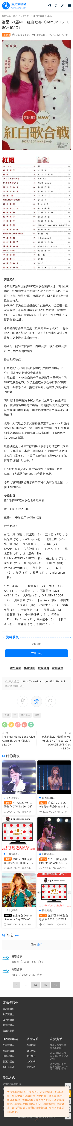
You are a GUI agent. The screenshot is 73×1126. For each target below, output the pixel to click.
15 (45, 984)
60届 (6, 715)
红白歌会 (25, 715)
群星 (37, 715)
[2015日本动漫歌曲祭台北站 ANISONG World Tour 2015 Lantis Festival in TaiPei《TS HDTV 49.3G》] (54, 834)
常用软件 (31, 1056)
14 (35, 984)
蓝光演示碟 (8, 1030)
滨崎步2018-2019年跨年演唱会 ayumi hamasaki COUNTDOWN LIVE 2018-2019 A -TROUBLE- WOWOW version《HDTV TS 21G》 (54, 804)
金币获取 (31, 1050)
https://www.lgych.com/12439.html (43, 681)
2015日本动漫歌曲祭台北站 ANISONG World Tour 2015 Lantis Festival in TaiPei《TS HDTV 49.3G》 (54, 861)
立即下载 (36, 653)
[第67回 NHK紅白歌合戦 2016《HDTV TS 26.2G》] (54, 890)
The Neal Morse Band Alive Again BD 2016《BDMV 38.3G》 (18, 740)
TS (14, 715)
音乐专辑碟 (8, 1067)
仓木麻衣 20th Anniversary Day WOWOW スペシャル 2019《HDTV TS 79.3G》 (19, 917)
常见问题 (31, 1067)
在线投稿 (31, 1045)
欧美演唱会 (8, 1014)
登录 (39, 944)
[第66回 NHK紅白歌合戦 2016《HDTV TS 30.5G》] (19, 834)
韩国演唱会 (8, 1025)
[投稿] (49, 5)
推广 (67, 34)
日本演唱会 (42, 34)
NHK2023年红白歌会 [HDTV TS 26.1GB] (18, 804)
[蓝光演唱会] (14, 5)
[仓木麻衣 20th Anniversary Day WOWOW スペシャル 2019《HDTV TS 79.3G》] (19, 890)
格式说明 (31, 1061)
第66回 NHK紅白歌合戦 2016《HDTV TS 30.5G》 (18, 861)
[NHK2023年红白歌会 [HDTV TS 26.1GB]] (19, 777)
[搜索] (56, 5)
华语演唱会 (8, 1008)
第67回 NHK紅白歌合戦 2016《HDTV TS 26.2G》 (53, 917)
